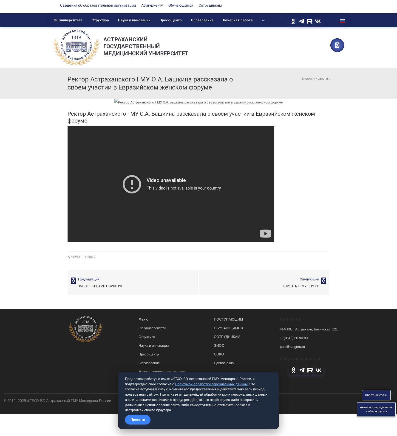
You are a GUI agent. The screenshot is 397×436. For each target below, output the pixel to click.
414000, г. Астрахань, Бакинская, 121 (309, 329)
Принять (137, 419)
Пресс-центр (171, 20)
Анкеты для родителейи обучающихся (376, 409)
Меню (143, 319)
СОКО (219, 354)
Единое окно (224, 363)
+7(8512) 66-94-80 (294, 338)
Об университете (68, 20)
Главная (307, 78)
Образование (202, 20)
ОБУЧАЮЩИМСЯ (228, 328)
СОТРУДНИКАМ (227, 337)
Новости (322, 78)
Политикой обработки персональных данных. (211, 384)
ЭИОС (219, 345)
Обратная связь (376, 395)
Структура (100, 20)
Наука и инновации (134, 20)
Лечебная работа (238, 20)
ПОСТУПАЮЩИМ (228, 319)
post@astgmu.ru (292, 347)
